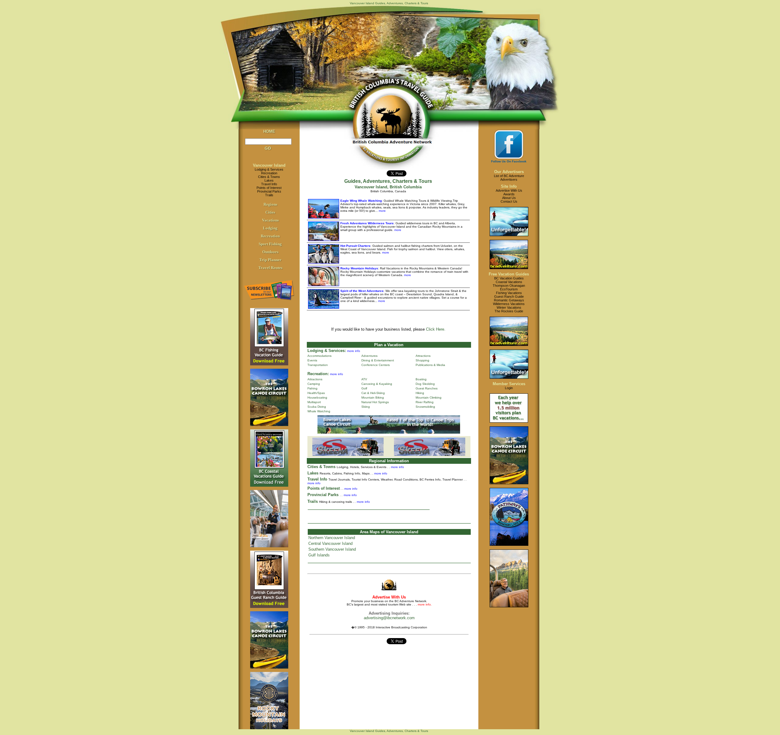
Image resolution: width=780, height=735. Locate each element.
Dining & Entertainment (377, 360)
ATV (364, 379)
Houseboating (317, 397)
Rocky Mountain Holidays (359, 268)
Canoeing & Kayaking (376, 383)
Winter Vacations (509, 307)
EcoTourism (509, 289)
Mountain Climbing (428, 397)
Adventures (369, 355)
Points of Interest (269, 188)
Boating (421, 379)
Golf (364, 388)
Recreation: (318, 373)
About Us (509, 198)
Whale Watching (318, 411)
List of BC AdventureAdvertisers (509, 177)
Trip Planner (270, 259)
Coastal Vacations (509, 282)
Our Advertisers (509, 171)
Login (509, 388)
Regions (270, 204)
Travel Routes (270, 267)
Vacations (270, 220)
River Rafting (425, 402)
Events (312, 360)
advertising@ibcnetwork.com (389, 618)
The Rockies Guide (509, 311)
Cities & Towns (269, 177)
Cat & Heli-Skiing (373, 393)
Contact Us (509, 201)
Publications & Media (430, 365)
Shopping (422, 360)
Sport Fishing (270, 244)
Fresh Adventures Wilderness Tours (367, 223)
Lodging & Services (269, 169)
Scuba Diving (316, 406)
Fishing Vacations (509, 293)
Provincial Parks (269, 191)
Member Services (509, 384)
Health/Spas (316, 393)
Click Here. (435, 329)
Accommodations (319, 355)
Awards (509, 194)
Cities (270, 212)
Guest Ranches (427, 388)
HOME (269, 131)
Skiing (365, 406)
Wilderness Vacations (509, 304)
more (382, 210)
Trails (269, 195)
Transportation (317, 365)
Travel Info (269, 184)
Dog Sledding (425, 383)
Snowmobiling (425, 406)
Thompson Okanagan (509, 285)
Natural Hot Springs (375, 402)
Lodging (270, 228)
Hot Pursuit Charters (355, 245)
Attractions (423, 355)
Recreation (269, 173)
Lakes (269, 180)
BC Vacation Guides (509, 278)
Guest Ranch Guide (509, 296)
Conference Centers (375, 365)
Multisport (314, 402)
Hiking (420, 393)
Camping (313, 383)
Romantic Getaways (509, 300)
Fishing (312, 388)
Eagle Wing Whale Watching (361, 200)
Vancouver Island (269, 165)
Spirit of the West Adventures (362, 291)
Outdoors (270, 252)
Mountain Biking (372, 397)
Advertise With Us (509, 190)
